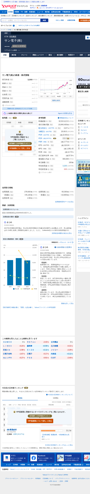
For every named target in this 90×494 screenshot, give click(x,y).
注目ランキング (31, 16)
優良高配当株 (58, 16)
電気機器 (12, 37)
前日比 (20, 398)
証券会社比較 (56, 12)
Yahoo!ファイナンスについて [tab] (18, 469)
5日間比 (55, 398)
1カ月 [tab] (53, 96)
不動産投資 (66, 12)
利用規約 (38, 478)
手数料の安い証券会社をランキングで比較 (19, 108)
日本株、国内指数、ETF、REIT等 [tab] (41, 469)
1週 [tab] (47, 96)
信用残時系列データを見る (64, 202)
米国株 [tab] (69, 469)
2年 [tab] (70, 96)
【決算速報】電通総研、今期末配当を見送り (55, 436)
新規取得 (44, 5)
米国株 (16, 12)
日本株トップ (5, 16)
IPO (82, 16)
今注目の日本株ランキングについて (60, 394)
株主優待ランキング (45, 16)
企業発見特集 (71, 20)
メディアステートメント (62, 478)
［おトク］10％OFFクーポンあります (51, 8)
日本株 (10, 12)
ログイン (33, 8)
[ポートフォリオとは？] (14, 25)
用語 (11, 79)
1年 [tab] (65, 96)
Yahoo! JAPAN (63, 475)
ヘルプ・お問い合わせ (50, 481)
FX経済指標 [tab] (78, 469)
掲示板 (47, 12)
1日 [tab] (41, 96)
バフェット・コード (65, 242)
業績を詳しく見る (67, 303)
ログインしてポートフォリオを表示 (29, 25)
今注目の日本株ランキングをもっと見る (59, 445)
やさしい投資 (60, 20)
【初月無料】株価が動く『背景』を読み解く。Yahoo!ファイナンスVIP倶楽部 (29, 307)
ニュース (40, 12)
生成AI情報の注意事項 (64, 247)
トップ (4, 12)
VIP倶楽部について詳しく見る (19, 148)
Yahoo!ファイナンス (50, 475)
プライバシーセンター (26, 478)
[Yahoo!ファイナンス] (15, 5)
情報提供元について (67, 118)
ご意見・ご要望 (63, 481)
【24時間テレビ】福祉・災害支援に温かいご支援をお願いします (24, 2)
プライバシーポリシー (11, 478)
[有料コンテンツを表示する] (68, 138)
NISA (76, 12)
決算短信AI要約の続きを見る (62, 233)
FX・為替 (24, 12)
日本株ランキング (18, 16)
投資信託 (32, 12)
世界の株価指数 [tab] (59, 469)
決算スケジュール (71, 16)
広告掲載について (48, 478)
